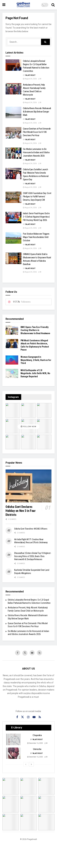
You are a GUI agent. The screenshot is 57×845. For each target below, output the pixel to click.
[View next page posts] (31, 764)
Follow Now (29, 427)
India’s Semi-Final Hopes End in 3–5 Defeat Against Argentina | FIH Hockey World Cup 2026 (36, 217)
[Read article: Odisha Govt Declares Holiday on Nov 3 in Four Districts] (28, 485)
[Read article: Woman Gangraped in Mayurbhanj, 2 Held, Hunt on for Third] (12, 360)
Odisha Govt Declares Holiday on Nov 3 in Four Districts (20, 511)
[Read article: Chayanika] (14, 739)
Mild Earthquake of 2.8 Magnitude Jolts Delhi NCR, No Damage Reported (35, 373)
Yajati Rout (30, 75)
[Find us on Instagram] (28, 717)
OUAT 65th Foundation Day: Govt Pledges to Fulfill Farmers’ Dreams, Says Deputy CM (37, 196)
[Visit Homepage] (23, 5)
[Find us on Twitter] (24, 653)
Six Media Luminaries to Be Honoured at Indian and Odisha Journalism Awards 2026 (36, 152)
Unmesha (37, 749)
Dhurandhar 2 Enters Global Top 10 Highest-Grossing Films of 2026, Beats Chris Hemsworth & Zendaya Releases (32, 556)
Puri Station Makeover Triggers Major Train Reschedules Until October (36, 237)
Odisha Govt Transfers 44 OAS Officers (30, 528)
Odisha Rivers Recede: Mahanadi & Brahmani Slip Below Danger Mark (37, 111)
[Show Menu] (3, 5)
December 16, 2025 (36, 743)
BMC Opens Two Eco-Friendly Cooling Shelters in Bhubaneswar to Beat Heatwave (35, 330)
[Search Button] (53, 5)
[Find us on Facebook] (17, 652)
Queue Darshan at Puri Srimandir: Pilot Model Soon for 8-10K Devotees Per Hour (37, 132)
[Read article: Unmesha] (14, 753)
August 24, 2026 (30, 79)
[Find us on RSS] (39, 652)
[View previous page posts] (25, 764)
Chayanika (37, 735)
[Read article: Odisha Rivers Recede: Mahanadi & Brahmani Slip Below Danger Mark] (13, 112)
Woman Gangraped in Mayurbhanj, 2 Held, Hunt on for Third (36, 360)
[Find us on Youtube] (32, 652)
